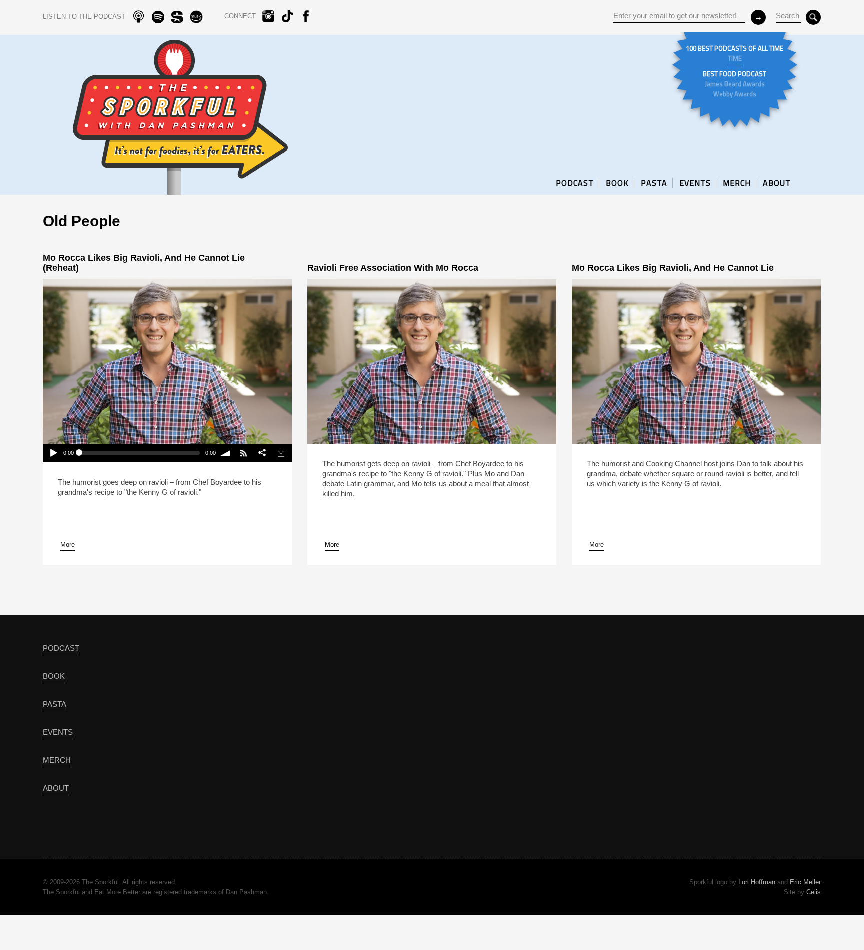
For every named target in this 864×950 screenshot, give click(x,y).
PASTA (654, 183)
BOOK (617, 183)
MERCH (737, 183)
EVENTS (695, 183)
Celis (813, 892)
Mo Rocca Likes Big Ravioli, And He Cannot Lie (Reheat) (144, 263)
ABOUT (777, 183)
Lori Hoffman (757, 882)
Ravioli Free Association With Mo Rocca (393, 268)
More (67, 544)
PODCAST (575, 183)
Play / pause (52, 453)
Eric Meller (805, 882)
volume (226, 453)
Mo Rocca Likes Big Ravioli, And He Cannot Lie (673, 268)
